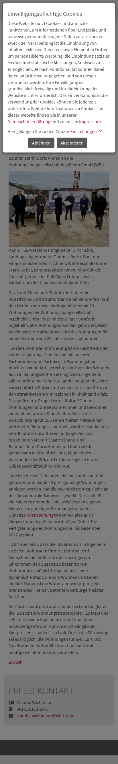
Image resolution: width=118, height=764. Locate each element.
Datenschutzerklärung (28, 121)
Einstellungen (83, 131)
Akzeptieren (72, 143)
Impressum (90, 121)
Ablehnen (41, 143)
